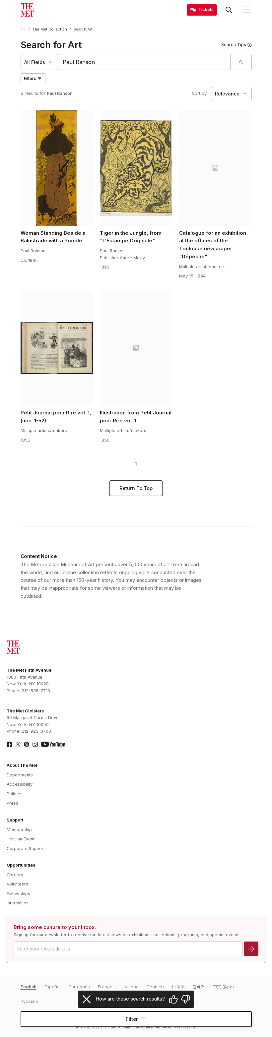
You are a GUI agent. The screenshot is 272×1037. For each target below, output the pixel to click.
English (28, 986)
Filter (132, 1019)
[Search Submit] (240, 62)
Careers (15, 874)
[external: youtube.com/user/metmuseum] (53, 744)
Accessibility (20, 784)
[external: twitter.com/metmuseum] (18, 744)
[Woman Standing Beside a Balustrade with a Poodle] (57, 168)
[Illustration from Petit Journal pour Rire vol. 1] (136, 348)
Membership (19, 829)
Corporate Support (26, 848)
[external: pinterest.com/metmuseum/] (26, 744)
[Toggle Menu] (246, 10)
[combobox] (144, 62)
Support (15, 820)
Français (107, 986)
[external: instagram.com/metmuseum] (35, 744)
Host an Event (20, 838)
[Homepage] (27, 10)
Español (52, 986)
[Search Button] (229, 10)
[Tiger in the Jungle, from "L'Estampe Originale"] (136, 168)
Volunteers (17, 884)
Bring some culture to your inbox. (55, 927)
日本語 (178, 986)
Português (79, 986)
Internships (18, 902)
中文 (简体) (223, 986)
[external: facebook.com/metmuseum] (9, 744)
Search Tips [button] (233, 44)
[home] (23, 29)
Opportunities (21, 865)
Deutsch (155, 986)
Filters (30, 78)
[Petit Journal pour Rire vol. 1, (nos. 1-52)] (57, 348)
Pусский (29, 1001)
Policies (15, 793)
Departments (20, 774)
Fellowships (18, 893)
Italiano (131, 986)
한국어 (199, 986)
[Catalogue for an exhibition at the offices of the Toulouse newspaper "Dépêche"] (215, 168)
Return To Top (136, 488)
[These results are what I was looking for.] (173, 999)
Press (12, 803)
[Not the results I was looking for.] (185, 999)
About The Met (22, 765)
